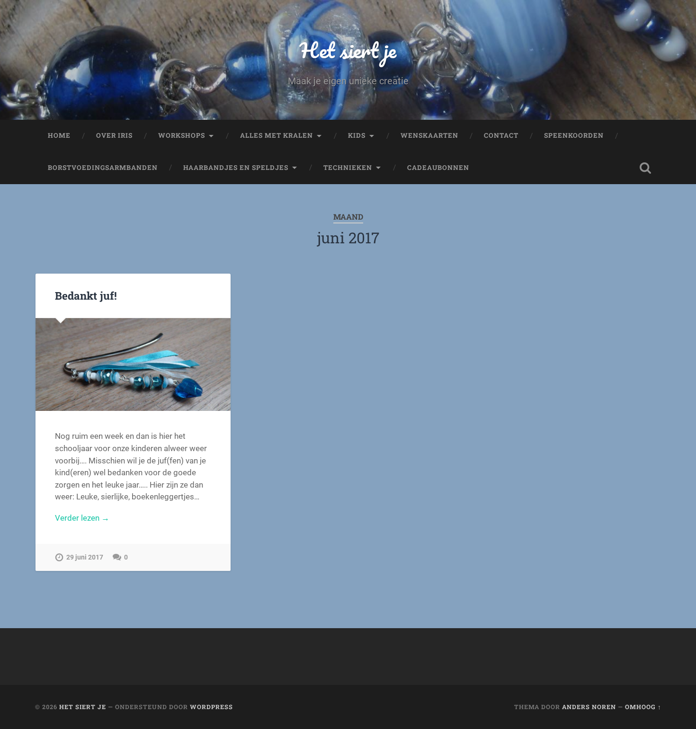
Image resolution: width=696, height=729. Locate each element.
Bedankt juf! (86, 295)
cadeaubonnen (438, 167)
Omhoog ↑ (643, 707)
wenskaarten (429, 135)
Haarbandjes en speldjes (235, 167)
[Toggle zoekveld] (645, 168)
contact (501, 135)
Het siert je (348, 50)
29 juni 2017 (84, 557)
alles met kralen (276, 135)
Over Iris (114, 135)
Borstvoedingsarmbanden (103, 167)
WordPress (211, 707)
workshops (181, 135)
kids (357, 135)
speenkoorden (574, 135)
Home (59, 135)
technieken (347, 167)
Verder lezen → (82, 518)
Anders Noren (589, 707)
